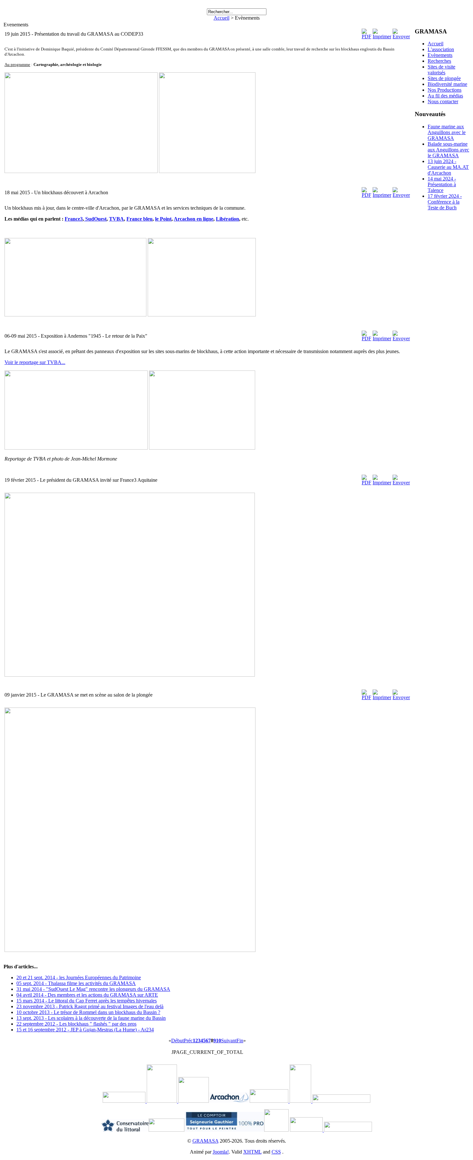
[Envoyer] (401, 36)
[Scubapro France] (177, 1101)
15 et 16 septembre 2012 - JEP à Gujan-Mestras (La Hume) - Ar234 (85, 1029)
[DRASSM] (146, 1101)
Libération (227, 219)
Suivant (228, 1040)
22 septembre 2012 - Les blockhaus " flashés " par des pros (76, 1024)
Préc (188, 1040)
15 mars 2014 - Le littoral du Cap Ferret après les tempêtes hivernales (86, 1000)
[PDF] (366, 36)
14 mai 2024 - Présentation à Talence (442, 184)
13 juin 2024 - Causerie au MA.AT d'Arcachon (448, 167)
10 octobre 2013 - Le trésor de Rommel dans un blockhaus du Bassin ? (88, 1012)
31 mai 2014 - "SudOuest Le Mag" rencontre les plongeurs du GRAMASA (93, 989)
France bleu (139, 219)
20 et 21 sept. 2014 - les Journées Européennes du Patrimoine (78, 977)
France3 (74, 219)
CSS (276, 1152)
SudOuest (96, 219)
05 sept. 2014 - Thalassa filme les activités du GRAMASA (76, 983)
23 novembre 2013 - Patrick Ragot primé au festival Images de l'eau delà (89, 1006)
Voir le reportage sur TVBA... (35, 362)
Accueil (221, 18)
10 (218, 1040)
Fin (239, 1040)
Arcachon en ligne (193, 219)
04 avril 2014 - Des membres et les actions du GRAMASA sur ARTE (87, 995)
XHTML (252, 1152)
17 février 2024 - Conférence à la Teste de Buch (445, 201)
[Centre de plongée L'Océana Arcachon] (307, 1130)
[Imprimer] (382, 36)
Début (177, 1040)
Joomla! (221, 1152)
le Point (163, 219)
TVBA (116, 219)
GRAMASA (205, 1141)
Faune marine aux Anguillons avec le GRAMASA (447, 132)
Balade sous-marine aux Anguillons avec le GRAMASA (448, 149)
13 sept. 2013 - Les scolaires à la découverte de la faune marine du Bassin (91, 1018)
